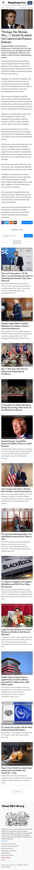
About (26, 865)
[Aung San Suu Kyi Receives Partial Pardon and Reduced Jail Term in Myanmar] (17, 615)
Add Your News (5, 857)
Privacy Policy (6, 867)
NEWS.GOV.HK (5, 853)
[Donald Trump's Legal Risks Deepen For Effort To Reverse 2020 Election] (17, 427)
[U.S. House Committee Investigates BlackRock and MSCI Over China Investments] (17, 568)
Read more (4, 841)
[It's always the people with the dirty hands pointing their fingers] (17, 713)
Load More (17, 791)
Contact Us (20, 865)
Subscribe (28, 236)
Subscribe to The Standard (9, 846)
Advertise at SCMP (7, 848)
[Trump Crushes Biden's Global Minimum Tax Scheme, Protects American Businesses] (17, 309)
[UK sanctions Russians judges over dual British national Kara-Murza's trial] (17, 520)
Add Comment (27, 222)
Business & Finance (7, 855)
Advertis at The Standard (9, 850)
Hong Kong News (17, 2)
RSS (4, 860)
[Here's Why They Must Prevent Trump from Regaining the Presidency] (17, 355)
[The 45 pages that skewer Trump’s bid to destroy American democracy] (17, 475)
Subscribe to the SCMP (8, 844)
